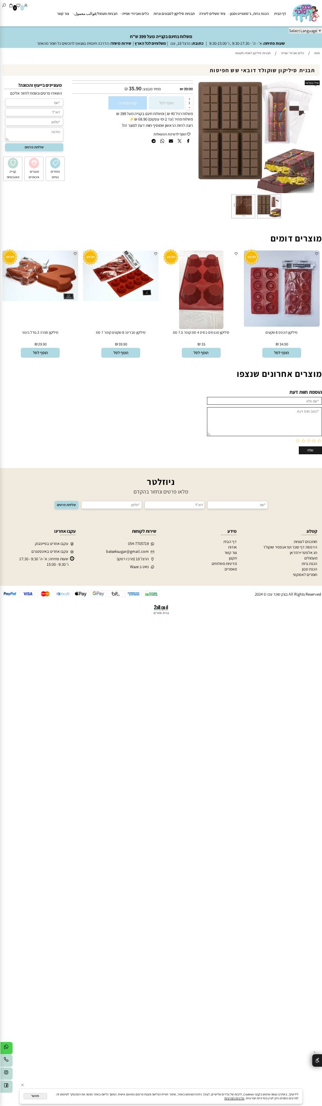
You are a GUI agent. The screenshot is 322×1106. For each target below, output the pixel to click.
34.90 (284, 344)
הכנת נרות (309, 563)
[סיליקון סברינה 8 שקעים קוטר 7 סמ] (121, 299)
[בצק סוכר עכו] (305, 12)
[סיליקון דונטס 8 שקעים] (282, 325)
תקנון (233, 558)
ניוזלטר (161, 481)
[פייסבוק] (6, 1087)
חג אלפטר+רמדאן (303, 552)
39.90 (188, 88)
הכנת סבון (309, 569)
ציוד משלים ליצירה (212, 13)
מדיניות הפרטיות (234, 1098)
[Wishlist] (18, 5)
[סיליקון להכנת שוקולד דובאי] (243, 217)
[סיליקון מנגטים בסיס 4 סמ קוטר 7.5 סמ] (201, 327)
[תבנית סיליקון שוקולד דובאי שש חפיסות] (269, 217)
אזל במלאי (312, 83)
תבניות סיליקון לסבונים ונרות (174, 13)
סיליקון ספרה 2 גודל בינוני (40, 332)
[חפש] (4, 5)
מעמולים (310, 558)
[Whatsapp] (6, 1049)
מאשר (35, 1096)
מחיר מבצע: (151, 88)
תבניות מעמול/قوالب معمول (95, 13)
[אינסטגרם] (6, 1074)
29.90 (42, 344)
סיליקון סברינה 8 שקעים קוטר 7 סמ (121, 332)
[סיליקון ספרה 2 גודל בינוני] (40, 299)
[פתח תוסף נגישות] (317, 1060)
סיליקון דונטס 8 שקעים (281, 332)
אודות (232, 547)
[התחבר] (26, 5)
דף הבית (280, 13)
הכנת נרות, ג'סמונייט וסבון (249, 13)
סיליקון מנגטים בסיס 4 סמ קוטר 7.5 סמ (201, 332)
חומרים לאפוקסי (305, 574)
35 (203, 344)
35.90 (135, 88)
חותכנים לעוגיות (305, 541)
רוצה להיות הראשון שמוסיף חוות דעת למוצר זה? (157, 125)
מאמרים (231, 569)
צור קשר (63, 13)
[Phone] (6, 1062)
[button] (282, 353)
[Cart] (11, 5)
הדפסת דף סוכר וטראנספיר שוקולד (290, 547)
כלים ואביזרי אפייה (135, 13)
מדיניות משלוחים (224, 563)
